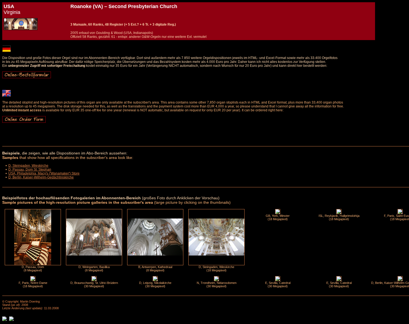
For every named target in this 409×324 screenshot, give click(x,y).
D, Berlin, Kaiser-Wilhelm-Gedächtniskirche (41, 177)
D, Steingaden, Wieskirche (28, 166)
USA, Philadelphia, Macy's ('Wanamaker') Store (44, 173)
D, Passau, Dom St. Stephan (29, 169)
